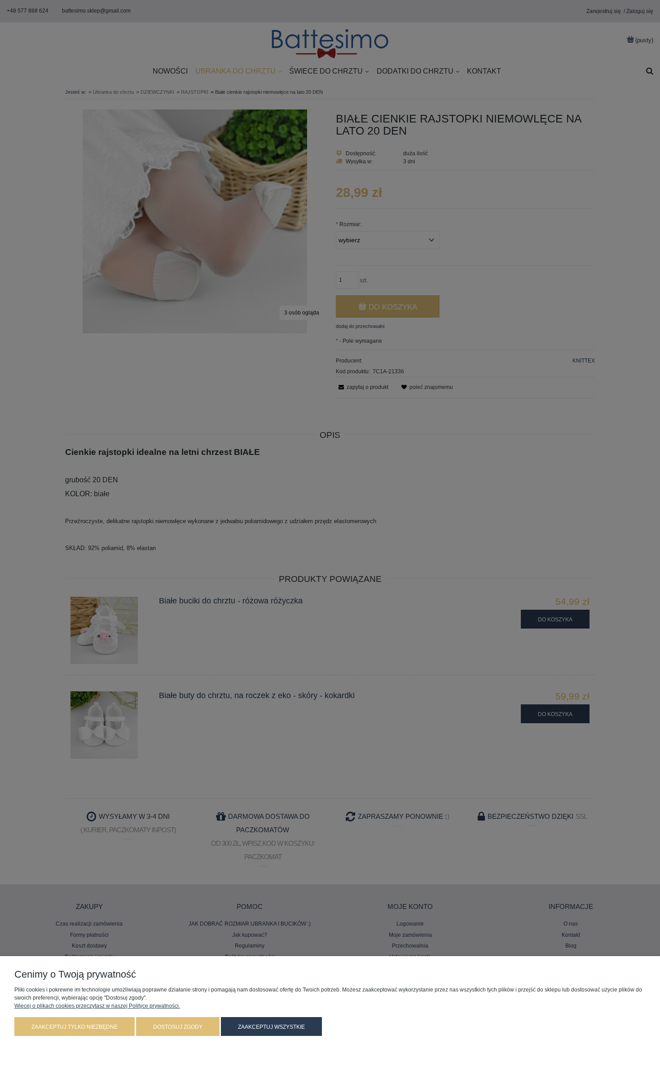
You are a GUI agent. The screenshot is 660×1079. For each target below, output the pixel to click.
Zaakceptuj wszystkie (271, 1027)
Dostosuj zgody (177, 1027)
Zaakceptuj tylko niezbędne (74, 1027)
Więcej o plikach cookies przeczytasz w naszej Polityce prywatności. (97, 1006)
